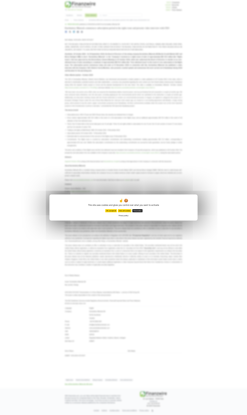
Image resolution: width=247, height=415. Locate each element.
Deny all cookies (124, 211)
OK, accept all (111, 211)
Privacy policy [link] (123, 216)
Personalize (137, 211)
